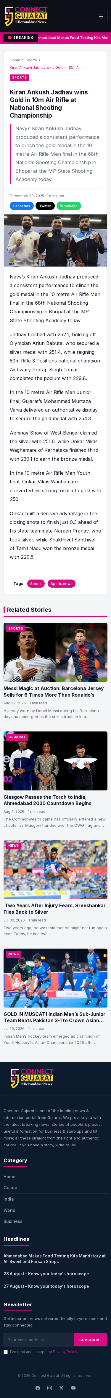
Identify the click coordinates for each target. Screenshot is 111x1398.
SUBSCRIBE (90, 1340)
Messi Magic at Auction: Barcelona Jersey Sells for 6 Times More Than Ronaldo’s (54, 691)
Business (13, 1221)
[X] (62, 1388)
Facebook (21, 206)
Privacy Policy (65, 1351)
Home (15, 60)
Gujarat (17, 737)
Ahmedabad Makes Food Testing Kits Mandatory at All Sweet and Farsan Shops (55, 1259)
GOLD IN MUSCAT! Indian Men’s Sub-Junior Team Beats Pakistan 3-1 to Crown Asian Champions (54, 1020)
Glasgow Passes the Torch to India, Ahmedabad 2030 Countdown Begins (47, 800)
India (9, 1198)
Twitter (45, 206)
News (13, 846)
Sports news (62, 583)
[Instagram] (50, 1388)
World (9, 1210)
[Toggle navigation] (101, 16)
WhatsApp (69, 206)
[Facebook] (38, 1388)
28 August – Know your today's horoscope (46, 1273)
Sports (31, 60)
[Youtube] (73, 1388)
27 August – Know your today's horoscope (46, 1286)
